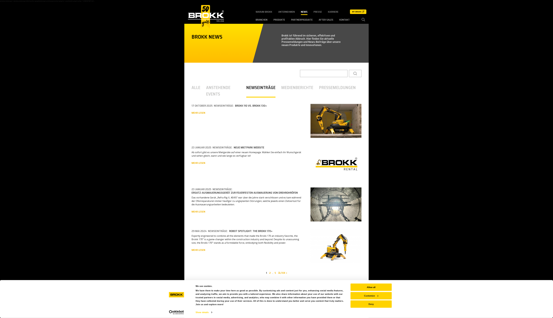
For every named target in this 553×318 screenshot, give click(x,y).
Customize (369, 295)
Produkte (279, 20)
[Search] (355, 73)
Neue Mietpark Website (249, 147)
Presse (318, 12)
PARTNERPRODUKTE (302, 20)
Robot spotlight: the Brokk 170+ (250, 231)
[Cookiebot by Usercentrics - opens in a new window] (176, 312)
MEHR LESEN (198, 113)
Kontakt (344, 20)
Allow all (371, 287)
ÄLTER (281, 273)
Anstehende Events (218, 90)
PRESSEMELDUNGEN (337, 87)
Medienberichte (297, 87)
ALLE (196, 87)
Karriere (333, 12)
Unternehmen (286, 12)
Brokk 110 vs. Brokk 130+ (251, 105)
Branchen (261, 20)
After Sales (326, 20)
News (304, 12)
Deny (371, 304)
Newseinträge (260, 87)
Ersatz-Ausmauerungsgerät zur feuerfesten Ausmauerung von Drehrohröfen (245, 192)
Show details (202, 312)
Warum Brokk (264, 12)
